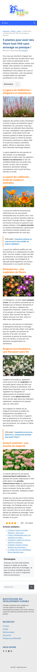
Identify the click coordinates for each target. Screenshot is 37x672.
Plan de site (7, 635)
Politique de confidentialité (12, 638)
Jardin (19, 31)
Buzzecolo (6, 31)
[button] (34, 23)
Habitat (13, 31)
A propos (6, 626)
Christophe (24, 50)
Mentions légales (8, 632)
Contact (5, 629)
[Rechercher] (31, 587)
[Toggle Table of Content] (16, 84)
